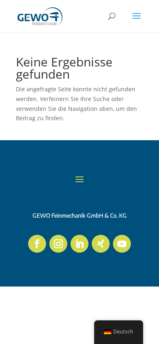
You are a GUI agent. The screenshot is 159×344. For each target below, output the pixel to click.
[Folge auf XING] (101, 244)
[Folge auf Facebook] (37, 244)
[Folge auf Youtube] (122, 244)
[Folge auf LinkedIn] (79, 244)
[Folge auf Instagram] (58, 244)
